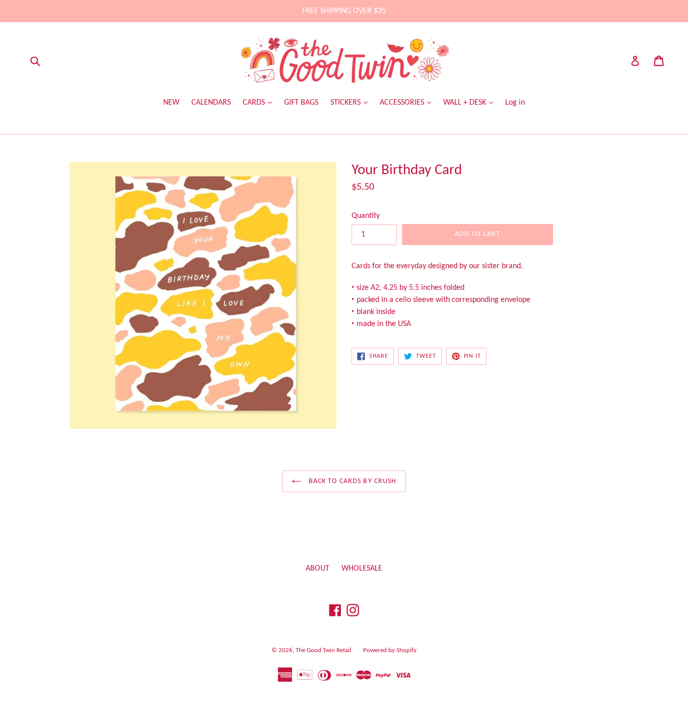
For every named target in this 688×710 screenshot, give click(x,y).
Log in (515, 103)
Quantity (366, 216)
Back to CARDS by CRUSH (352, 481)
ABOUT (317, 569)
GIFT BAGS (301, 103)
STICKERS (346, 103)
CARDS (255, 103)
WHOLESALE (361, 569)
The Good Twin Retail (323, 650)
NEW (171, 103)
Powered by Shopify (390, 650)
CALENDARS (211, 103)
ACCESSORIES (403, 103)
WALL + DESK (465, 103)
